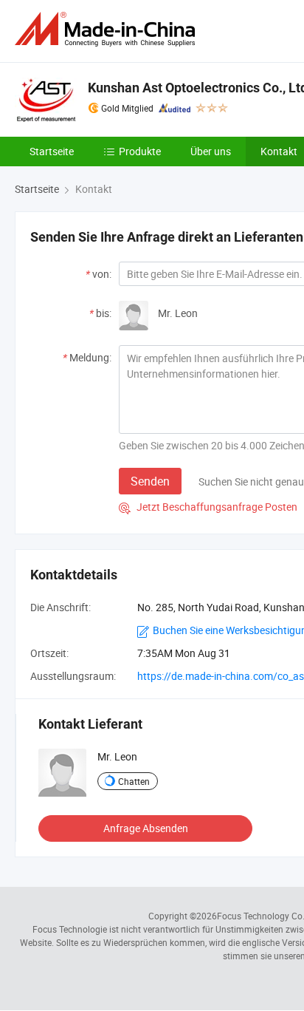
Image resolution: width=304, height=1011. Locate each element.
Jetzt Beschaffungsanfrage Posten (208, 507)
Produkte (140, 151)
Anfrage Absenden (145, 828)
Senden (150, 481)
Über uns (210, 151)
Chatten (134, 781)
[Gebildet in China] (108, 29)
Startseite (52, 151)
